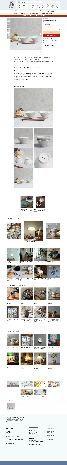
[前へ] (7, 233)
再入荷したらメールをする (51, 35)
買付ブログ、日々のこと (35, 10)
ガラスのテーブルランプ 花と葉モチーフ (40, 366)
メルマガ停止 (49, 438)
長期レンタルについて (50, 431)
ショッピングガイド (50, 427)
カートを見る (49, 425)
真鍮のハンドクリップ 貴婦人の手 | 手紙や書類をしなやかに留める (40, 320)
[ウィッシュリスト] (54, 2)
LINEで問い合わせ (47, 42)
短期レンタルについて (50, 429)
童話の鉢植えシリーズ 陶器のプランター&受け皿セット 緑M (53, 366)
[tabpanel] (27, 205)
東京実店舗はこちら (44, 10)
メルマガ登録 (49, 436)
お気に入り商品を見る (50, 428)
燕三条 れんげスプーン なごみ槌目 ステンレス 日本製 (26, 301)
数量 (44, 27)
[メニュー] (59, 2)
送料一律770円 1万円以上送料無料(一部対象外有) (21, 10)
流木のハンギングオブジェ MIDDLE (12, 319)
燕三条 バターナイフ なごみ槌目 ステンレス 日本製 (40, 301)
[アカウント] (55, 2)
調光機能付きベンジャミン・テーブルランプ (26, 366)
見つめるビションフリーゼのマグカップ (54, 301)
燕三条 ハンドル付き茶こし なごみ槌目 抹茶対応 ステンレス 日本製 (13, 301)
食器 (57, 7)
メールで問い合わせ (54, 40)
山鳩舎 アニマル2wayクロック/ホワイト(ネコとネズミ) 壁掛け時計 (40, 348)
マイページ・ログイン (50, 439)
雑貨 (52, 7)
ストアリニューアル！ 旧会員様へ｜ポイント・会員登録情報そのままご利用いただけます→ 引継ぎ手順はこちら (33, 13)
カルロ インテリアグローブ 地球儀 (53, 347)
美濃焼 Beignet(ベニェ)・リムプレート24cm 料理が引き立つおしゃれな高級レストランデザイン (27, 210)
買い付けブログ (49, 432)
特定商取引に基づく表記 (50, 435)
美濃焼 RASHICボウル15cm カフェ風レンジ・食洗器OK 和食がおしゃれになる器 (40, 210)
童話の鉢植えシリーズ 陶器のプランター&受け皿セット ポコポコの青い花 (27, 320)
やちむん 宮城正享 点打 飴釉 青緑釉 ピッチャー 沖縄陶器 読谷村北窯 (53, 320)
